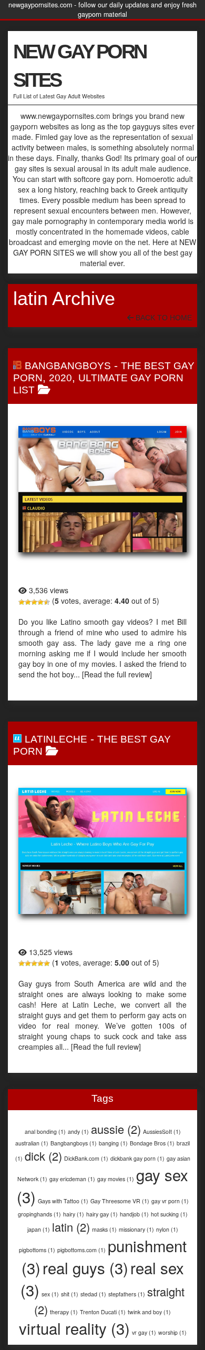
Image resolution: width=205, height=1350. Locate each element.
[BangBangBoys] (102, 489)
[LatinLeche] (102, 851)
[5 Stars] (47, 602)
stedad (93, 1294)
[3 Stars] (34, 602)
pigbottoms (37, 1250)
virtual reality (74, 1328)
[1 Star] (21, 602)
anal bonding (45, 1131)
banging (113, 1143)
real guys (85, 1267)
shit (69, 1294)
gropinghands (39, 1214)
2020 (60, 377)
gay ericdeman (72, 1179)
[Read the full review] (117, 674)
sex (50, 1294)
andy (78, 1131)
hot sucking (169, 1214)
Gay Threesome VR (119, 1201)
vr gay (144, 1332)
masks (104, 1229)
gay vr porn (170, 1201)
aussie (116, 1129)
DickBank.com (86, 1158)
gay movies (115, 1179)
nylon (167, 1229)
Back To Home (163, 317)
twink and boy (149, 1312)
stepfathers (126, 1294)
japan (38, 1229)
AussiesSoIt (162, 1131)
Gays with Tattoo (63, 1201)
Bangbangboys (73, 1143)
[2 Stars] (28, 602)
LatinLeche (56, 739)
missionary (136, 1229)
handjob (134, 1214)
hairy (73, 1214)
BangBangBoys (68, 365)
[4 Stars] (40, 602)
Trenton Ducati (103, 1312)
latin (71, 1227)
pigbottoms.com (81, 1250)
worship (172, 1332)
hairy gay (102, 1214)
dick (43, 1156)
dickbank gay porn (137, 1158)
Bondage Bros (152, 1143)
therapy (64, 1312)
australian (31, 1143)
